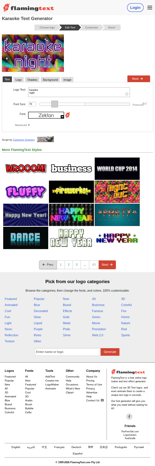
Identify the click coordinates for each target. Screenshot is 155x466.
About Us (91, 376)
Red (124, 329)
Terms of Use (94, 384)
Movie (96, 323)
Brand (67, 305)
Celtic (28, 412)
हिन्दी (90, 447)
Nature (125, 323)
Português (121, 447)
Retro (37, 335)
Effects (67, 311)
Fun (7, 317)
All (94, 299)
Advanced (21, 125)
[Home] (28, 7)
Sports (125, 335)
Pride (66, 329)
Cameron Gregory (24, 139)
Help (68, 380)
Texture (10, 341)
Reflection (11, 335)
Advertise (91, 392)
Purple (38, 329)
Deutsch (76, 447)
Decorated (41, 311)
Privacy (90, 388)
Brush (28, 404)
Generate (110, 351)
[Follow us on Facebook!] (129, 416)
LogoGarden (129, 435)
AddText (50, 376)
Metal (66, 323)
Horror (125, 317)
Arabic (29, 400)
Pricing (90, 380)
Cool (8, 311)
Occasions (72, 384)
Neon (8, 329)
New (66, 299)
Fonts (29, 370)
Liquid (38, 323)
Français (59, 447)
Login (135, 7)
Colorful (126, 305)
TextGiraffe (130, 438)
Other (37, 341)
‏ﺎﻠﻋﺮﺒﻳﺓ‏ (31, 447)
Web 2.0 (97, 335)
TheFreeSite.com (130, 431)
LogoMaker (52, 384)
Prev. (50, 264)
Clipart (70, 392)
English (16, 447)
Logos (9, 370)
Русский (139, 447)
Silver (67, 335)
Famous (97, 311)
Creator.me (52, 380)
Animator (50, 388)
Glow (37, 317)
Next (135, 78)
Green (96, 317)
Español (77, 453)
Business (98, 305)
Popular (39, 299)
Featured (11, 299)
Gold (66, 317)
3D (123, 299)
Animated (11, 305)
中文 (44, 447)
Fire (123, 311)
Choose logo (47, 27)
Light (8, 323)
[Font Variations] (67, 117)
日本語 (104, 447)
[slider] (54, 104)
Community (72, 376)
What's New (73, 388)
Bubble (29, 408)
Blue (37, 305)
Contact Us (92, 400)
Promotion (99, 329)
